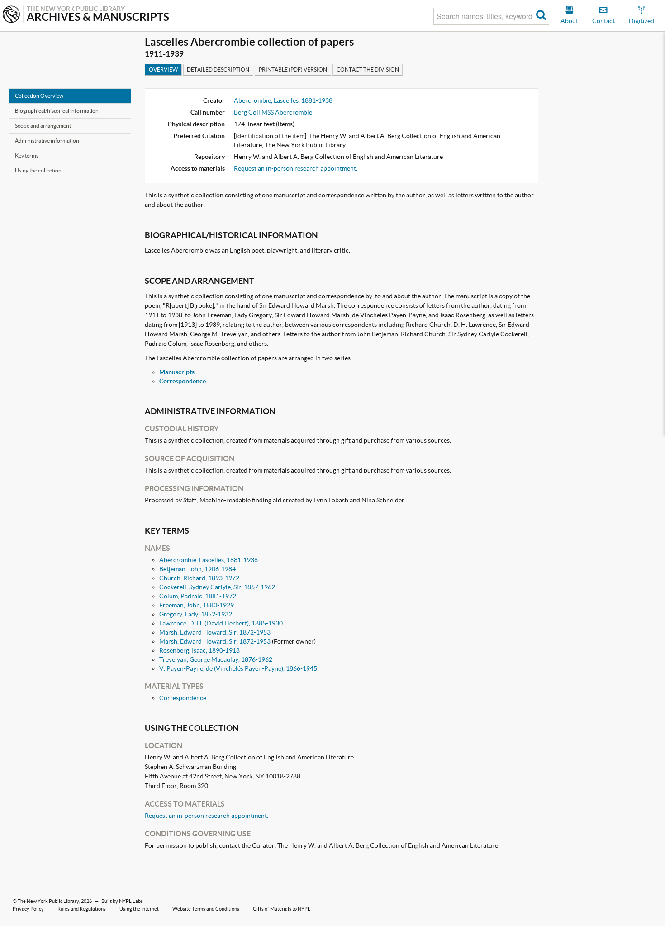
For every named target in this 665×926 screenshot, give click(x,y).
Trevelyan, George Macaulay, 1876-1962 (215, 659)
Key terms (26, 155)
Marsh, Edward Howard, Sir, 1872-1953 (215, 632)
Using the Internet (139, 909)
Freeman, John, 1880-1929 (196, 605)
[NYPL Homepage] (11, 15)
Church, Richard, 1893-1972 (199, 578)
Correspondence (182, 381)
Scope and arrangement (43, 126)
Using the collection (38, 170)
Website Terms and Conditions (205, 909)
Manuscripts (177, 372)
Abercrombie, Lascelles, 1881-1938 (283, 100)
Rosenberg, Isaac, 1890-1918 (199, 650)
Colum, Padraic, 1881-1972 (197, 596)
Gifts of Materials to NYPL (281, 909)
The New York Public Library (48, 901)
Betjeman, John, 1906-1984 (197, 569)
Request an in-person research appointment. (295, 168)
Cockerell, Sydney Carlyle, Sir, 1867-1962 (217, 587)
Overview (163, 69)
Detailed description (218, 69)
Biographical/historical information (57, 111)
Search (541, 16)
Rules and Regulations (81, 909)
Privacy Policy (28, 909)
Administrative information (47, 140)
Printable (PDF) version (293, 69)
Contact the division (368, 69)
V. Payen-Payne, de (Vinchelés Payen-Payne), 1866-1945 (238, 668)
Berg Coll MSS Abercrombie (273, 112)
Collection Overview (39, 96)
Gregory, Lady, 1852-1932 (195, 614)
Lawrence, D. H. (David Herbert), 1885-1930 (221, 623)
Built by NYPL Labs (122, 901)
